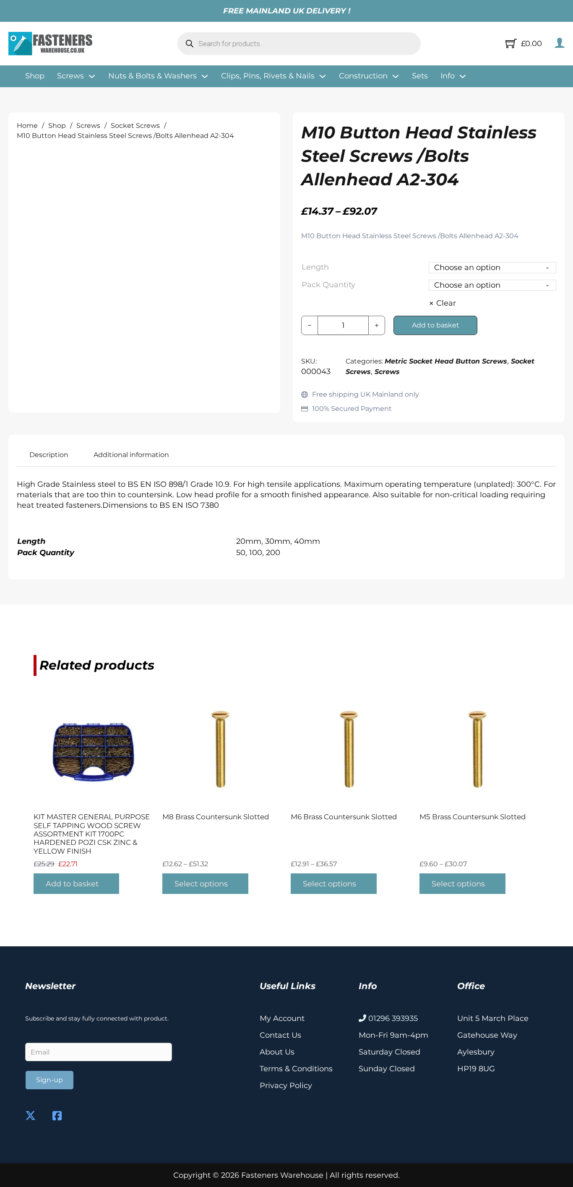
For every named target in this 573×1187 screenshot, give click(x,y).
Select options (201, 884)
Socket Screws (135, 126)
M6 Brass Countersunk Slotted (344, 817)
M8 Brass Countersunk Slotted (215, 817)
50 (240, 552)
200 (273, 552)
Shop (34, 76)
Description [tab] (48, 455)
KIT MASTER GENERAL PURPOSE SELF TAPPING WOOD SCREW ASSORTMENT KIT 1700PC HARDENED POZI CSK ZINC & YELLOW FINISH (92, 834)
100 (255, 552)
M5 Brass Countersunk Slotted (472, 817)
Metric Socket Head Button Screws (446, 361)
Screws (88, 126)
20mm (248, 541)
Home (27, 126)
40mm (307, 541)
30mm (277, 541)
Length (315, 267)
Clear (446, 303)
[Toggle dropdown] (92, 76)
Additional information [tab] (131, 455)
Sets (420, 76)
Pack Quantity (328, 284)
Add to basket (72, 884)
